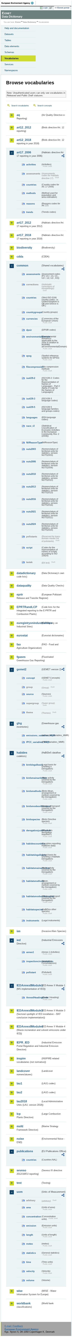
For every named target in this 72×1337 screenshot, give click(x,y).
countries (31, 184)
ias (18, 931)
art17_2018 (24, 235)
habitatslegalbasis (33, 855)
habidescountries (33, 843)
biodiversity (24, 247)
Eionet (18, 22)
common (22, 265)
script (29, 547)
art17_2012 (24, 222)
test (19, 1182)
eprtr (20, 594)
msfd (20, 1126)
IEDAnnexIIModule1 (29, 985)
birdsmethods (33, 791)
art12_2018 (24, 139)
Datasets (9, 34)
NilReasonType (33, 442)
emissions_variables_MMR (33, 735)
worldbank (24, 1303)
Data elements (12, 46)
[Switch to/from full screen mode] (51, 8)
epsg (28, 355)
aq (18, 114)
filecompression (33, 367)
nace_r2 (30, 426)
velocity (30, 1271)
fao (19, 644)
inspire (21, 1058)
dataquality (24, 585)
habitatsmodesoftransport (33, 896)
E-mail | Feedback (14, 1326)
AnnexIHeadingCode (33, 997)
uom (20, 1191)
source (30, 694)
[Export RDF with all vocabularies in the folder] (63, 156)
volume (30, 1280)
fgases (21, 656)
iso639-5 (30, 407)
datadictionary (26, 573)
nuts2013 (31, 486)
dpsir (29, 330)
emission (31, 1225)
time (28, 1262)
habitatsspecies (33, 909)
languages (31, 417)
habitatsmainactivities (33, 868)
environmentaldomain (33, 336)
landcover (23, 1070)
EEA (19, 3)
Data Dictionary (29, 22)
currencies (32, 318)
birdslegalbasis (33, 764)
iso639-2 (30, 378)
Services (9, 64)
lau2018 (22, 1101)
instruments (32, 920)
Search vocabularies (20, 106)
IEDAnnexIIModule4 (29, 1026)
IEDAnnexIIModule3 (29, 1010)
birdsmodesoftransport (33, 806)
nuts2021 (31, 511)
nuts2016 (31, 499)
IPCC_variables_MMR (33, 742)
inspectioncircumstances (33, 961)
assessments (33, 274)
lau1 (19, 1083)
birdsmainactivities (33, 778)
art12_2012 (24, 127)
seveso (21, 1170)
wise (20, 1290)
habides (22, 752)
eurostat (22, 635)
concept (30, 678)
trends (29, 212)
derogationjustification (33, 830)
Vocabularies (12, 58)
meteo (29, 1243)
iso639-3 (30, 398)
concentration (33, 1216)
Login (45, 8)
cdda (20, 256)
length (29, 1235)
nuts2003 (31, 449)
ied (19, 940)
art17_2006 (24, 152)
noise (20, 1138)
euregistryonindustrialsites (29, 623)
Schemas (9, 52)
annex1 (30, 952)
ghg (19, 723)
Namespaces (11, 70)
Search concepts (44, 106)
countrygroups (33, 312)
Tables (8, 40)
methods (31, 193)
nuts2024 (31, 524)
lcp (19, 1113)
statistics (31, 1253)
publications (25, 1151)
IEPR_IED (23, 1042)
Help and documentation (17, 28)
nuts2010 (31, 474)
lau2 (19, 1092)
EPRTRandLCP (27, 607)
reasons (30, 203)
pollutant (31, 972)
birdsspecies (33, 819)
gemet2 (21, 669)
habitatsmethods (33, 881)
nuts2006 (31, 461)
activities (31, 164)
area (28, 1207)
